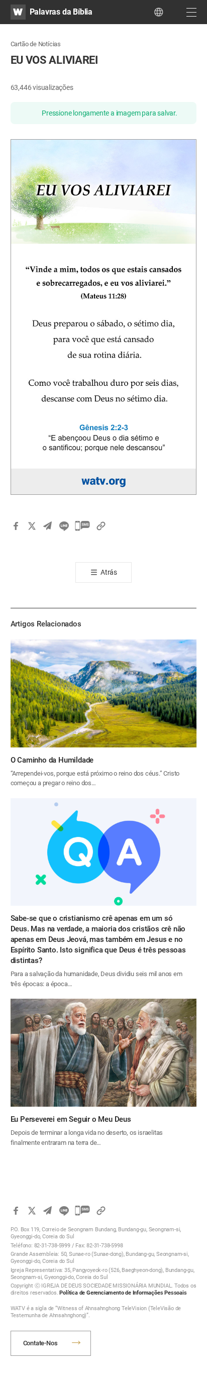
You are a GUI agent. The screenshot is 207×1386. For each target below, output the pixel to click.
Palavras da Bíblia (61, 12)
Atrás (108, 572)
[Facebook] (16, 526)
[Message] (82, 526)
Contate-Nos (40, 1343)
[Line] (64, 526)
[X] (32, 526)
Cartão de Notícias (36, 44)
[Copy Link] (101, 526)
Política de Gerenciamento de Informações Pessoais (122, 1293)
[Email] (48, 526)
